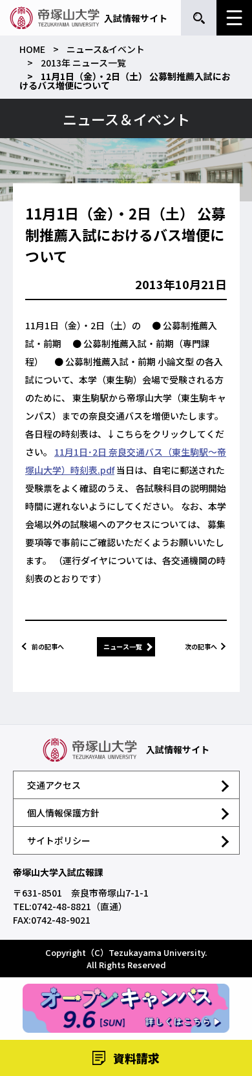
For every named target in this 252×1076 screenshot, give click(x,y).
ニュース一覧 (122, 646)
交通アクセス (54, 784)
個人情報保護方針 (63, 812)
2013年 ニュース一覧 (83, 62)
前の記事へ (48, 646)
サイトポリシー (58, 840)
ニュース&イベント (106, 49)
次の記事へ (201, 646)
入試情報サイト (135, 18)
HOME (32, 49)
